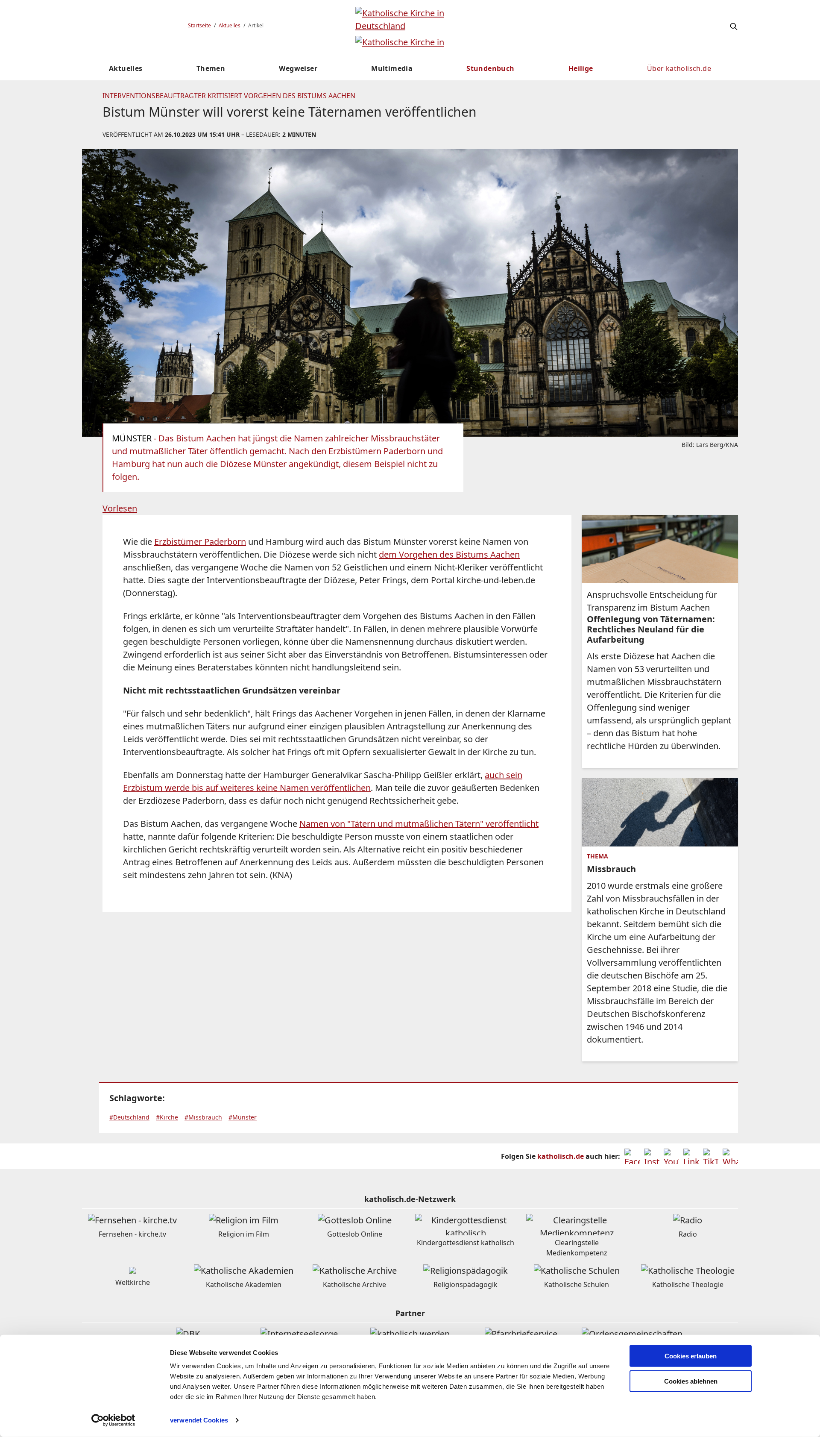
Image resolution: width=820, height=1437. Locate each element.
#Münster (242, 1117)
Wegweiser (298, 68)
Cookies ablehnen (691, 1381)
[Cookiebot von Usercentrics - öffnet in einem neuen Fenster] (113, 1420)
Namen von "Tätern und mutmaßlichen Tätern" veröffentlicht (419, 823)
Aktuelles (229, 25)
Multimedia (392, 68)
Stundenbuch (490, 68)
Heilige (580, 68)
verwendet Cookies (199, 1420)
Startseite (199, 25)
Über (679, 68)
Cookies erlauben (691, 1356)
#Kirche (167, 1117)
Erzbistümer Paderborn (200, 541)
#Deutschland (129, 1117)
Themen (210, 68)
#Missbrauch (203, 1117)
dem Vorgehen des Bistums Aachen (449, 554)
